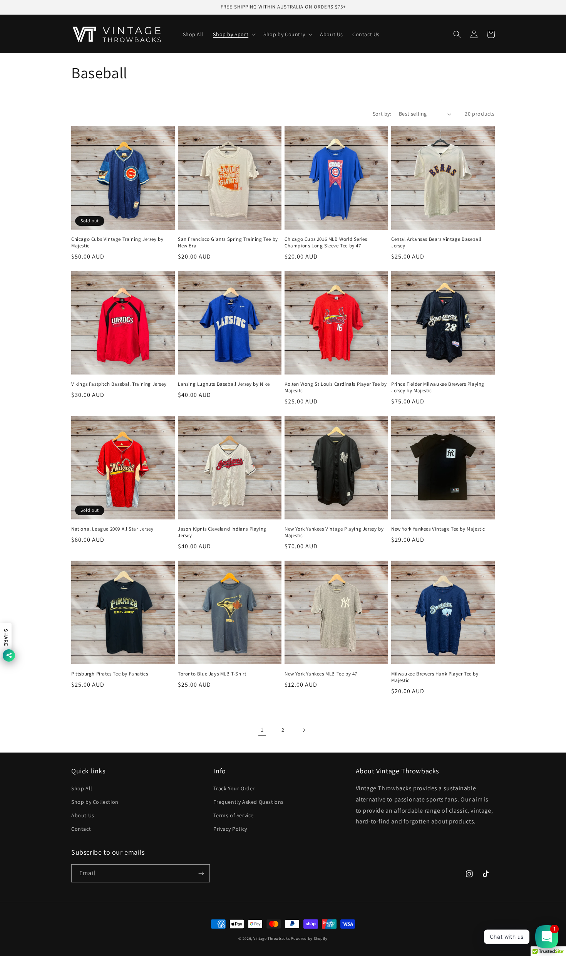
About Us (82, 815)
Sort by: (382, 113)
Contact (81, 828)
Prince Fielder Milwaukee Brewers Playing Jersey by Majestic (437, 387)
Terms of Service (233, 815)
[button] (233, 34)
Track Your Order (234, 788)
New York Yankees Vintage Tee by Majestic (438, 529)
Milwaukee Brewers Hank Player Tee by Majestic (435, 677)
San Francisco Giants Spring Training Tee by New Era (228, 242)
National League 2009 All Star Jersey (112, 529)
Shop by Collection (95, 801)
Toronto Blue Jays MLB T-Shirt (212, 674)
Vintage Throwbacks (271, 938)
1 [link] (262, 730)
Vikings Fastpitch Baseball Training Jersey (118, 384)
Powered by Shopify (309, 938)
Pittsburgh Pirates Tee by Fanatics (109, 674)
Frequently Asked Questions (248, 801)
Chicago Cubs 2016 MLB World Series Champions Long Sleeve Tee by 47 (326, 242)
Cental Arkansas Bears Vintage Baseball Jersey (436, 242)
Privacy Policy (230, 828)
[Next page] (303, 730)
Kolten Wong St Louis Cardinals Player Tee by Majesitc (336, 387)
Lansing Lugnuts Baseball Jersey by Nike (224, 384)
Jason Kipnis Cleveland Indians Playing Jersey (222, 532)
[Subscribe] (201, 873)
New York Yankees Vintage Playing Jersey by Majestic (334, 532)
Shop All (81, 788)
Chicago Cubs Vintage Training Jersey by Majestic (117, 242)
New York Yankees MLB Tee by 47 (321, 674)
